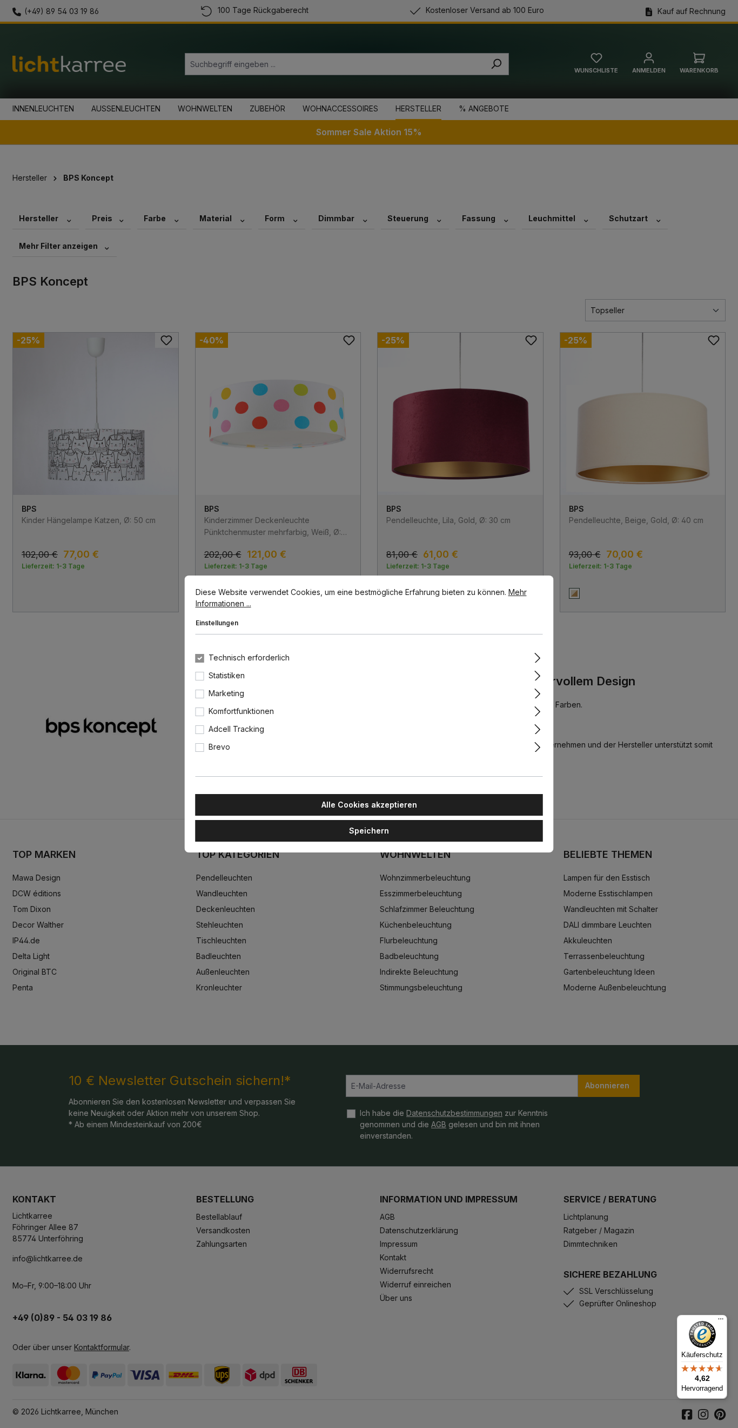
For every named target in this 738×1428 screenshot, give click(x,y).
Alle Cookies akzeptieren (369, 804)
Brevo (219, 746)
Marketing (226, 693)
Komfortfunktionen (241, 711)
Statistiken (227, 675)
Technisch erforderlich (249, 657)
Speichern (369, 830)
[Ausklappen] (537, 656)
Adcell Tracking (236, 728)
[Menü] (720, 1321)
